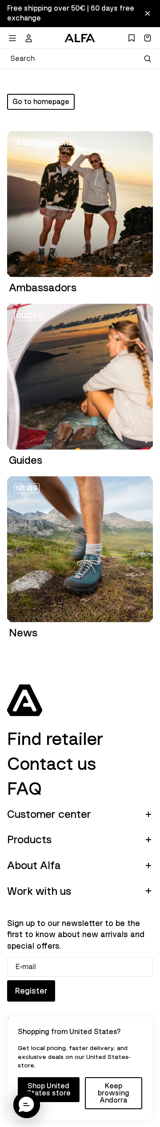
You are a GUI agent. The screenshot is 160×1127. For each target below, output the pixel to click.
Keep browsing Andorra (113, 1093)
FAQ (24, 789)
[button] (26, 1104)
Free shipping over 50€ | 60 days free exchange (70, 13)
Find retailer (55, 739)
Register (31, 990)
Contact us (51, 764)
